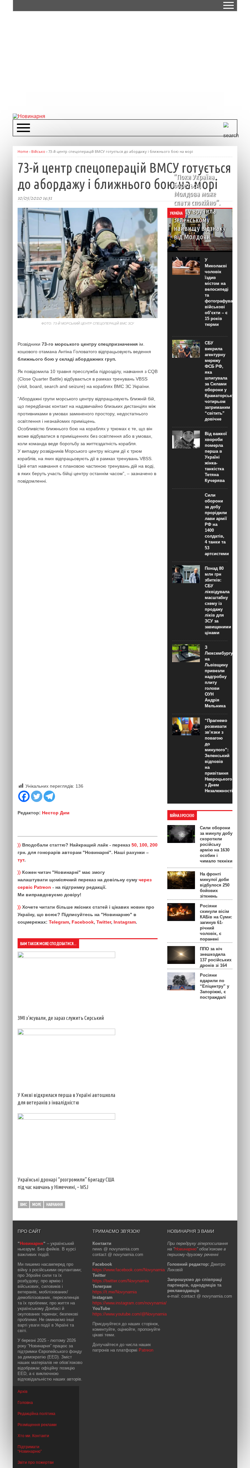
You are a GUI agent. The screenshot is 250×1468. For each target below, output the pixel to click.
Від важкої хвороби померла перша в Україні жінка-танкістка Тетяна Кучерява (216, 457)
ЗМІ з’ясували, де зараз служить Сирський (61, 1018)
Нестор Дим (55, 812)
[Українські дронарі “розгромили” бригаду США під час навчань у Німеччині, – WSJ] (66, 1118)
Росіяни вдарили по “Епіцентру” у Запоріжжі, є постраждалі (214, 986)
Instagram (125, 922)
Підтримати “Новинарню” (30, 1449)
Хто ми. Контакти (33, 1436)
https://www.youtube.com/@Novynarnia (129, 1314)
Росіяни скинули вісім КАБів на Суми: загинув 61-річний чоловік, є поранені (216, 922)
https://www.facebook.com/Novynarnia (128, 1269)
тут (21, 859)
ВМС (23, 1204)
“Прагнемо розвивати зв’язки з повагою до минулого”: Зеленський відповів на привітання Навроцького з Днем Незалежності (219, 755)
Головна (25, 1402)
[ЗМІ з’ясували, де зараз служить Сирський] (66, 956)
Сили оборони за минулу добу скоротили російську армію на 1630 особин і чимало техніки (216, 844)
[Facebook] (24, 796)
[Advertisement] (131, 61)
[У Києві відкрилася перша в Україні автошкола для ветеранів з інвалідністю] (66, 1033)
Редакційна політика (36, 1413)
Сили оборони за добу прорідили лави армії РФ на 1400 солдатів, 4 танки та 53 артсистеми (217, 524)
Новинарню (185, 1249)
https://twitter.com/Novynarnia (120, 1280)
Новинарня (31, 1243)
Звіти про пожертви (36, 1462)
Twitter (103, 922)
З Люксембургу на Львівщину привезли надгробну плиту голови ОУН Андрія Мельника (219, 676)
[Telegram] (49, 796)
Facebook (83, 922)
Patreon (146, 1350)
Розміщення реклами (37, 1424)
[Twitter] (36, 796)
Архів (22, 1391)
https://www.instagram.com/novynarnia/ (129, 1303)
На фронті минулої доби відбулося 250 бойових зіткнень (214, 885)
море (36, 1204)
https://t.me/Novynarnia (114, 1291)
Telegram (59, 922)
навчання (54, 1204)
